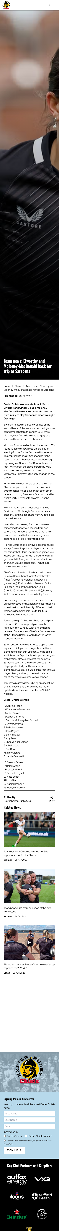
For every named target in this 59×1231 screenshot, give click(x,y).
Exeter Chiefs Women (40, 1136)
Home (7, 386)
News (18, 386)
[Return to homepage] (6, 5)
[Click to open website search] (49, 5)
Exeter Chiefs (14, 1136)
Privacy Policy (8, 1144)
